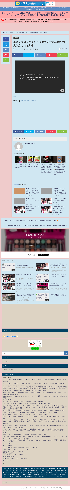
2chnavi (5, 482)
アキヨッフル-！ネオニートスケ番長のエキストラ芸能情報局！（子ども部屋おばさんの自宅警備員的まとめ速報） (33, 429)
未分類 (16, 37)
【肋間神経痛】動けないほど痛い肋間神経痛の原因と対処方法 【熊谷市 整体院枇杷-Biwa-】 (36, 225)
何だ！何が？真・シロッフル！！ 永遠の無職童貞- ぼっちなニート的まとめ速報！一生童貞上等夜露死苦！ (33, 405)
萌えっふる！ (6, 443)
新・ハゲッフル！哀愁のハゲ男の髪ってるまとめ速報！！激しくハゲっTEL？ (24, 401)
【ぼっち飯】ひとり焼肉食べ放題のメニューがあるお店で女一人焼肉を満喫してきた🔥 (31, 220)
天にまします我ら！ (8, 445)
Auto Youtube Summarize (28, 100)
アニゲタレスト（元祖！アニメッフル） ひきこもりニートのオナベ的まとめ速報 (25, 414)
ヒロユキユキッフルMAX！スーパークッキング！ (16, 449)
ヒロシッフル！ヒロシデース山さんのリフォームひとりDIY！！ (20, 447)
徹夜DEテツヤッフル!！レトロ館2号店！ (14, 451)
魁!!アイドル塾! (7, 460)
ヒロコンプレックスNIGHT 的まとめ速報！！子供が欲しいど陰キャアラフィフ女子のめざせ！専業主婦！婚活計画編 (34, 440)
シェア (5, 40)
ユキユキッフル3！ (8, 441)
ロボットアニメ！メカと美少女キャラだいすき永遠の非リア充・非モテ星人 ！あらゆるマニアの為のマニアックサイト (35, 410)
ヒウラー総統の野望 (8, 456)
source (15, 96)
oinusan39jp (64, 48)
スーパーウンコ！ (7, 399)
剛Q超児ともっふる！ (9, 453)
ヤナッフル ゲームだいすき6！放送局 (13, 454)
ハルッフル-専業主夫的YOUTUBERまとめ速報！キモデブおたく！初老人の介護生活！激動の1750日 (30, 412)
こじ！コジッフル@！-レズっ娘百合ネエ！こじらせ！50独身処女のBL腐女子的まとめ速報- (27, 403)
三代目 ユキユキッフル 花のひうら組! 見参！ (15, 458)
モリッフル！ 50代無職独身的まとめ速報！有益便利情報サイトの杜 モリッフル (25, 434)
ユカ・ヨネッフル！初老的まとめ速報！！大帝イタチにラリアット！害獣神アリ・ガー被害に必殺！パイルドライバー (34, 420)
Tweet (5, 45)
